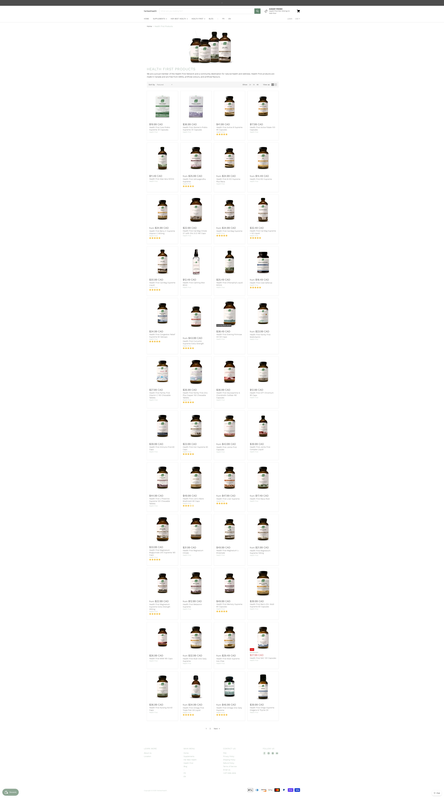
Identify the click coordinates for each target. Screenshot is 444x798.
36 (254, 85)
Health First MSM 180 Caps (161, 658)
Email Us (226, 770)
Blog (211, 19)
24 (250, 85)
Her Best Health (179, 19)
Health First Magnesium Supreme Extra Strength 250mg (159, 606)
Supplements (159, 19)
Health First (197, 19)
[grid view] (272, 84)
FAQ (224, 753)
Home (146, 19)
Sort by (152, 85)
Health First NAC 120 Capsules (263, 658)
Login (289, 19)
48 (257, 85)
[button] (222, 134)
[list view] (275, 84)
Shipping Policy (229, 760)
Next (216, 728)
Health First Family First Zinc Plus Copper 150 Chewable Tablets (195, 395)
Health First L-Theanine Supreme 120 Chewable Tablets (159, 501)
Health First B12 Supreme (261, 179)
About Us (147, 753)
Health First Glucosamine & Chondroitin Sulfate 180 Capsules (228, 395)
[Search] (257, 11)
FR (223, 19)
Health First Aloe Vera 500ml (161, 179)
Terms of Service (230, 766)
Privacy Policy (228, 756)
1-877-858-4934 (229, 773)
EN (229, 19)
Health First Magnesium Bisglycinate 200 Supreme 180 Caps (162, 552)
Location (147, 756)
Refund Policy (228, 763)
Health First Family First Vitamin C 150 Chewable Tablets (160, 395)
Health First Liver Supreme (228, 499)
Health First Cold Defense (261, 283)
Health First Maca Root (260, 499)
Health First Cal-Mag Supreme (229, 231)
